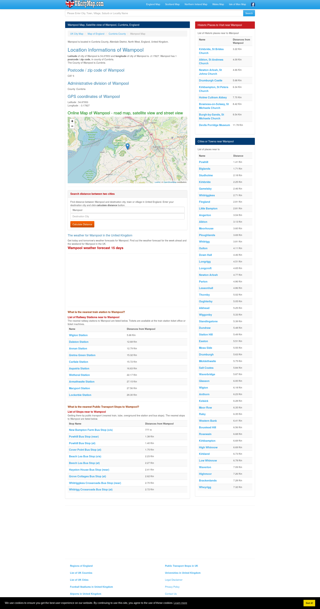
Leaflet (157, 182)
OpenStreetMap (170, 182)
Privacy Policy (172, 586)
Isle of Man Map (237, 4)
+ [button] (72, 121)
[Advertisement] (127, 280)
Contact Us (171, 593)
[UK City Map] (84, 4)
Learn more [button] (180, 603)
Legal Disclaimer (173, 579)
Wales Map (218, 4)
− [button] (72, 126)
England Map (153, 4)
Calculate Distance (82, 224)
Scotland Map (172, 4)
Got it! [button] (309, 603)
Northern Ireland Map (196, 4)
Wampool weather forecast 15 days (95, 247)
